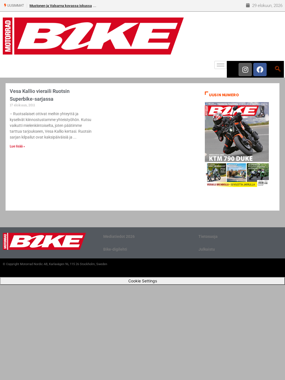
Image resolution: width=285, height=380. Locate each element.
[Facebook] (260, 69)
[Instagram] (245, 69)
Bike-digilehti (115, 249)
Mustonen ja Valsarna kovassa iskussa (61, 6)
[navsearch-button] (277, 69)
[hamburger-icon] (220, 65)
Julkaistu (206, 249)
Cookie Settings (142, 280)
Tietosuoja (208, 236)
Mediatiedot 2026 (119, 236)
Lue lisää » (17, 146)
